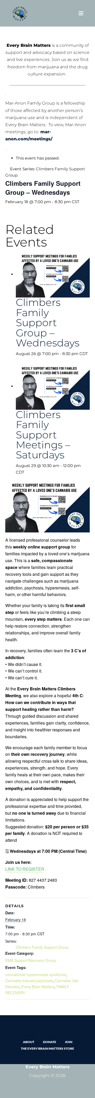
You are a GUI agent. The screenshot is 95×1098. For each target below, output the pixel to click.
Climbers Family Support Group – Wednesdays (47, 322)
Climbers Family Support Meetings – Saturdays (43, 434)
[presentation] (53, 274)
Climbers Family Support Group (42, 947)
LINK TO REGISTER (24, 869)
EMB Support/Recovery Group (30, 960)
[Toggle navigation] (81, 13)
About (28, 1042)
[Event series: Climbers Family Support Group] (18, 360)
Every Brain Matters (37, 986)
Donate (49, 1042)
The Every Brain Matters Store (47, 1048)
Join (68, 1042)
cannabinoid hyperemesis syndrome (35, 974)
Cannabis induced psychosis (29, 980)
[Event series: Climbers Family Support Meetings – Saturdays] (27, 472)
